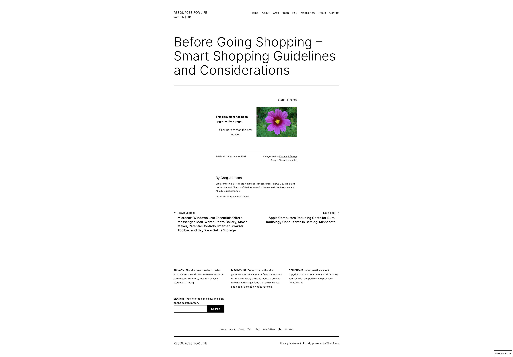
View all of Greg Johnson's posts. (233, 196)
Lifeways (292, 156)
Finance (292, 99)
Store (281, 99)
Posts (322, 12)
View (190, 282)
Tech (286, 12)
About (265, 12)
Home (254, 12)
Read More (295, 282)
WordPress (333, 343)
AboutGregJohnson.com (228, 191)
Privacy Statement (290, 343)
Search (215, 308)
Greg (276, 12)
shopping (292, 160)
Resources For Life (190, 13)
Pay (294, 12)
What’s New (307, 12)
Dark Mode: (501, 353)
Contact (334, 12)
